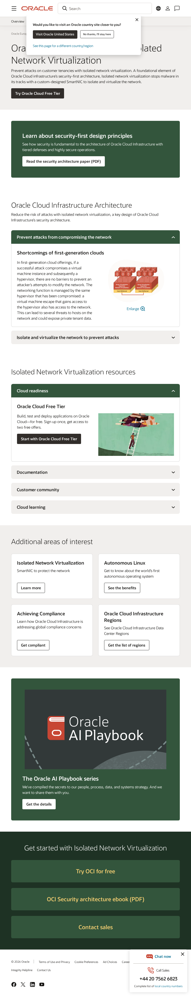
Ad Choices (110, 962)
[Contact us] (177, 8)
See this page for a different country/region (63, 46)
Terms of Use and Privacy (54, 962)
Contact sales (95, 927)
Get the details (39, 804)
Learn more (32, 589)
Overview (17, 21)
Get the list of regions (126, 645)
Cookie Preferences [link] (86, 962)
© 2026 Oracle (20, 961)
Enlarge (133, 308)
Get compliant (33, 645)
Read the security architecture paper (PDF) (63, 161)
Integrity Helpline (21, 970)
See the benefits (122, 587)
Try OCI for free (95, 871)
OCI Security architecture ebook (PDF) (95, 899)
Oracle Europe (20, 33)
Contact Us (44, 970)
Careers (126, 962)
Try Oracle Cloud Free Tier (37, 93)
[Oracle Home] (37, 8)
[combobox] (105, 8)
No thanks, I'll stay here (97, 34)
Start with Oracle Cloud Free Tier (49, 438)
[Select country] (158, 8)
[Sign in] (168, 8)
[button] (14, 8)
